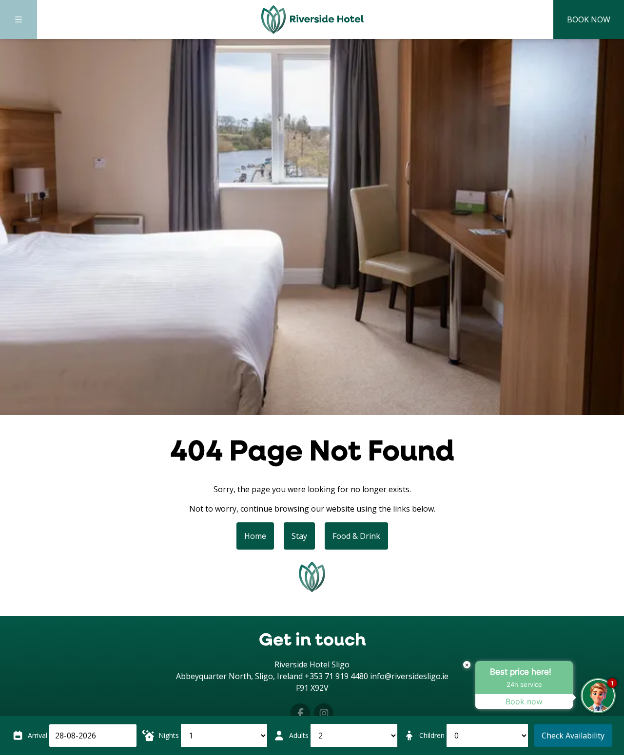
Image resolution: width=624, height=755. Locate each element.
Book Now (588, 19)
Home (255, 536)
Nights (168, 735)
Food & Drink (356, 536)
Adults (299, 735)
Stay (299, 536)
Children (432, 735)
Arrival (37, 735)
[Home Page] (312, 19)
